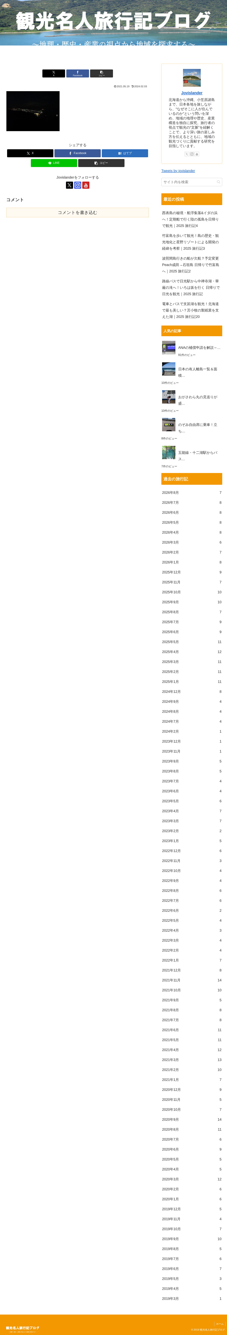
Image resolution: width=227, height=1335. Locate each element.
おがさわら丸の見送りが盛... (197, 400)
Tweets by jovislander (178, 171)
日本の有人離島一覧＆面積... (197, 372)
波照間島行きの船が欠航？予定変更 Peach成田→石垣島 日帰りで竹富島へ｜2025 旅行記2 (190, 264)
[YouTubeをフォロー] (85, 185)
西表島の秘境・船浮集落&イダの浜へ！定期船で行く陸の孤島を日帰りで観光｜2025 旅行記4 (190, 219)
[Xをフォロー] (69, 185)
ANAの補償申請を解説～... (199, 348)
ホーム (220, 1323)
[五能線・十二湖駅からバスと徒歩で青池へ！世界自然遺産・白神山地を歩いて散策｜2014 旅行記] (191, 446)
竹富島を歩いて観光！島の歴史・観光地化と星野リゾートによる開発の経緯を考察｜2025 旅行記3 (190, 242)
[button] (101, 73)
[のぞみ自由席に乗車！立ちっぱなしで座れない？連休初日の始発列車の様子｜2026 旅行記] (191, 418)
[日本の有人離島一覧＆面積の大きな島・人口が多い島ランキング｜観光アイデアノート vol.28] (191, 362)
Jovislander (192, 93)
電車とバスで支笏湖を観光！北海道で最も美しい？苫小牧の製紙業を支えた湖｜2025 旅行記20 (190, 310)
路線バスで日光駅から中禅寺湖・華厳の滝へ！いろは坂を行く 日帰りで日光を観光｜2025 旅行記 (191, 287)
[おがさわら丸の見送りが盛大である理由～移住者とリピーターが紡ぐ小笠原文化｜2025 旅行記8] (191, 390)
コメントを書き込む (77, 212)
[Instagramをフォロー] (77, 185)
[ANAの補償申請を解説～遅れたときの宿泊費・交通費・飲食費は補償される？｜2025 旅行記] (191, 341)
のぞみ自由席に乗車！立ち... (197, 428)
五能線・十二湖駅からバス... (197, 456)
